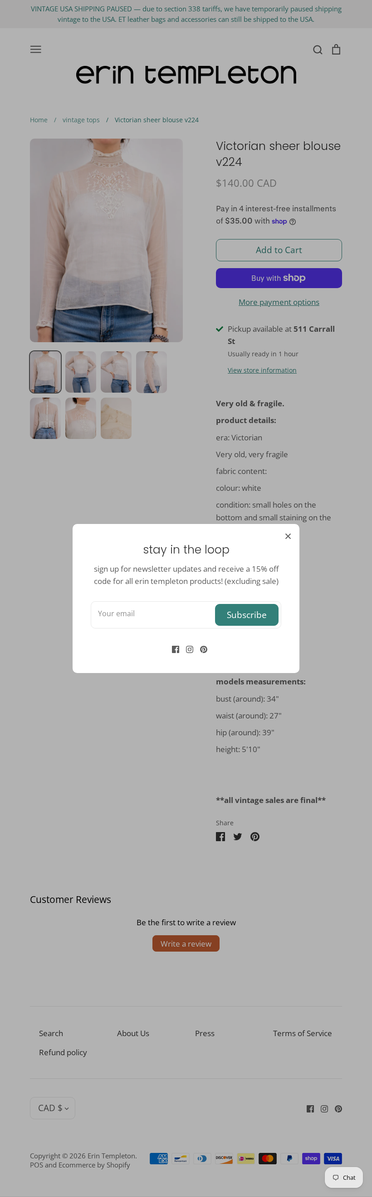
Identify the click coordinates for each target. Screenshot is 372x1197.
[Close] (288, 535)
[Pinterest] (200, 648)
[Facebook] (172, 648)
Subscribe (247, 614)
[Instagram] (186, 648)
